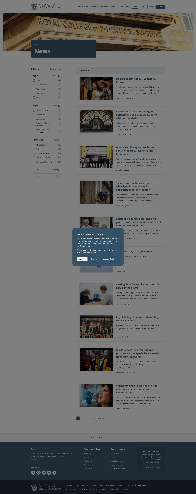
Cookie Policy (85, 246)
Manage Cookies (109, 259)
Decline (94, 259)
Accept (82, 259)
